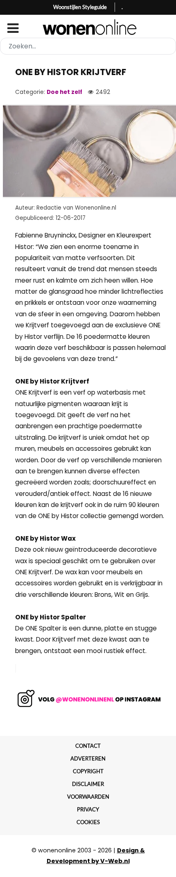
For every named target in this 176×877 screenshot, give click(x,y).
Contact (88, 745)
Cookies (88, 822)
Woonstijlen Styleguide (80, 7)
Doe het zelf (64, 92)
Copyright (88, 771)
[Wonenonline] (88, 27)
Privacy (88, 809)
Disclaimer (88, 784)
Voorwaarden (88, 796)
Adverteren (88, 758)
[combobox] (88, 46)
